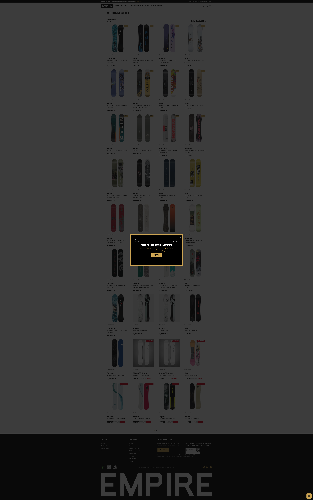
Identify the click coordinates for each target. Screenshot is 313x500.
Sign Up (157, 255)
